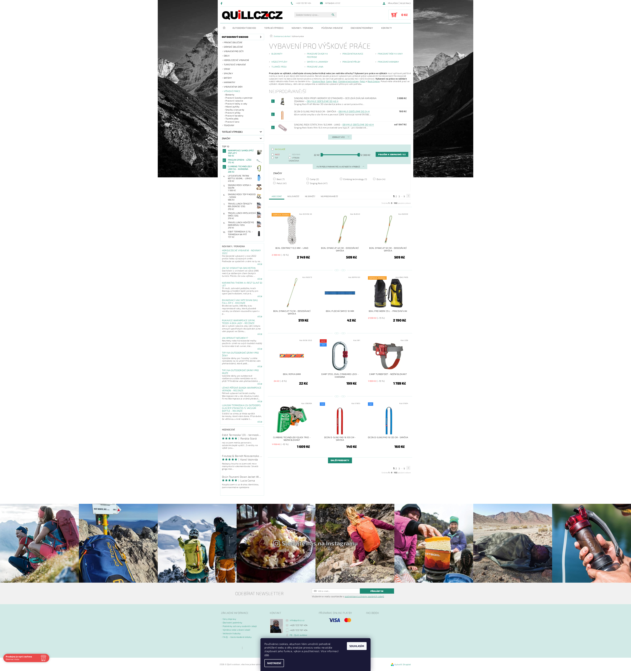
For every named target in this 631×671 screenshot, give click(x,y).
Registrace (405, 3)
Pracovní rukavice (234, 100)
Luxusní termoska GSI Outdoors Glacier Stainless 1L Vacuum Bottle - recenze (241, 408)
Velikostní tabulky (232, 633)
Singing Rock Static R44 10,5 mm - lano (334, 124)
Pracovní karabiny (234, 115)
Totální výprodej (273, 28)
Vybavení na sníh (233, 86)
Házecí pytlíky (232, 106)
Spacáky (228, 73)
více (259, 264)
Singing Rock (318, 81)
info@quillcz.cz (297, 620)
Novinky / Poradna (302, 28)
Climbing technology (348, 81)
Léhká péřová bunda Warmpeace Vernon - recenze (241, 389)
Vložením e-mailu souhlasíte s (348, 596)
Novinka (296, 154)
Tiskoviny (229, 125)
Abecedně (277, 196)
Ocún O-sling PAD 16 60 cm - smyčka (332, 111)
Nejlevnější (293, 196)
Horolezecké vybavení (236, 60)
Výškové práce (232, 91)
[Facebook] (222, 3)
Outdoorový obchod (244, 28)
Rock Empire (374, 81)
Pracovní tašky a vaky (236, 103)
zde (266, 654)
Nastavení (274, 663)
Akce (277, 154)
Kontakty (386, 28)
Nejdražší (310, 196)
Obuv (227, 55)
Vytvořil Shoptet (402, 664)
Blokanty (229, 94)
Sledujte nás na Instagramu (320, 543)
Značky (226, 138)
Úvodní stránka (224, 28)
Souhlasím (356, 646)
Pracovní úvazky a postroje (238, 97)
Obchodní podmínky (362, 28)
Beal (335, 81)
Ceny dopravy (229, 619)
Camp (329, 81)
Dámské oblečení (233, 46)
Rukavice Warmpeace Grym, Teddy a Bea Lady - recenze (238, 321)
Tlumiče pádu (232, 118)
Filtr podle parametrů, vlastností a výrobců (338, 167)
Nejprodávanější (329, 196)
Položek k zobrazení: (392, 154)
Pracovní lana (232, 121)
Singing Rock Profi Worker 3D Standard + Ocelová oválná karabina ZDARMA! (335, 100)
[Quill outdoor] (252, 15)
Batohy (228, 78)
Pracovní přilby (233, 112)
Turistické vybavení (235, 64)
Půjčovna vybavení (331, 28)
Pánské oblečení (233, 42)
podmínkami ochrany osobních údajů (364, 596)
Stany (227, 69)
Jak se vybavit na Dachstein (239, 268)
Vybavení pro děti (234, 51)
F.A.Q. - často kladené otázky (237, 637)
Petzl (362, 81)
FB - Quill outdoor (298, 635)
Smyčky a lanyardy (234, 109)
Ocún (380, 179)
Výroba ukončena (294, 159)
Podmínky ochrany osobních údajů (240, 626)
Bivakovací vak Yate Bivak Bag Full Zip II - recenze (240, 301)
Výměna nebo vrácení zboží (236, 629)
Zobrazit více (338, 137)
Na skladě (280, 149)
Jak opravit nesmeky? (235, 337)
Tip (276, 158)
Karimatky (229, 82)
